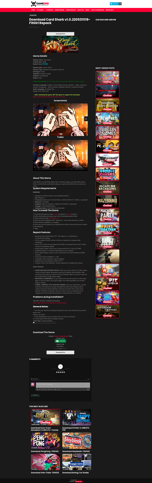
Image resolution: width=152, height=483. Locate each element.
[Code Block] (53, 389)
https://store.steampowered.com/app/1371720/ (49, 97)
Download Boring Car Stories (75, 472)
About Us (81, 10)
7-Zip (57, 218)
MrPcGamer (79, 481)
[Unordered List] (49, 389)
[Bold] (37, 389)
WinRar (51, 218)
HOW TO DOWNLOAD (97, 10)
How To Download (61, 336)
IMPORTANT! (110, 10)
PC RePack (49, 10)
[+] (59, 389)
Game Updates (71, 10)
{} (57, 389)
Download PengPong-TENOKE (45, 451)
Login (88, 379)
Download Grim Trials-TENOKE (45, 472)
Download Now (60, 34)
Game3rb (79, 480)
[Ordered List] (46, 389)
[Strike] (44, 389)
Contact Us (115, 3)
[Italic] (40, 389)
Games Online (59, 10)
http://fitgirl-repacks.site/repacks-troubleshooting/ (50, 303)
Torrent (56, 214)
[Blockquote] (51, 389)
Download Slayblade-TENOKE (76, 451)
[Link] (55, 389)
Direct (69, 214)
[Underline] (42, 389)
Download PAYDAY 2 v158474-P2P (76, 429)
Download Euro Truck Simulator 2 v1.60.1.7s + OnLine (44, 429)
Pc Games (43, 424)
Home (33, 10)
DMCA (87, 10)
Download (62, 341)
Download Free (60, 352)
